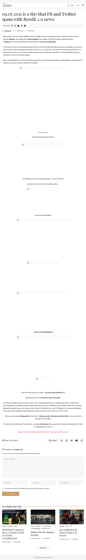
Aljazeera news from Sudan (50, 398)
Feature (10, 526)
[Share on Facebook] (11, 25)
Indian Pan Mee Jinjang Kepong (42, 533)
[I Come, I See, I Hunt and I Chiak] (7, 5)
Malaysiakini (24, 416)
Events (4, 526)
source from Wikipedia (47, 42)
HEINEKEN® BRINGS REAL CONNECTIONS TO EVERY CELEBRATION (13, 534)
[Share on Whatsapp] (66, 440)
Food (15, 526)
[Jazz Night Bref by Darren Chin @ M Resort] (71, 517)
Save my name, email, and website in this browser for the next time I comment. (27, 488)
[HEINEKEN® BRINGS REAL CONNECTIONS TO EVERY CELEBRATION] (14, 517)
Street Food (46, 528)
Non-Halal (48, 526)
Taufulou (7, 31)
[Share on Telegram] (71, 440)
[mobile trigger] (82, 5)
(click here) (44, 424)
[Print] (24, 25)
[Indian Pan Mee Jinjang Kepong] (43, 517)
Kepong (38, 526)
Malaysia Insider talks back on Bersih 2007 (53, 416)
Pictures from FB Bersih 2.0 (54, 393)
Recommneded (36, 528)
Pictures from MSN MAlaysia (43, 332)
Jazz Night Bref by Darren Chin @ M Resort (68, 532)
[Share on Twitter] (15, 25)
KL (42, 526)
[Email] (18, 25)
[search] (68, 5)
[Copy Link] (21, 25)
